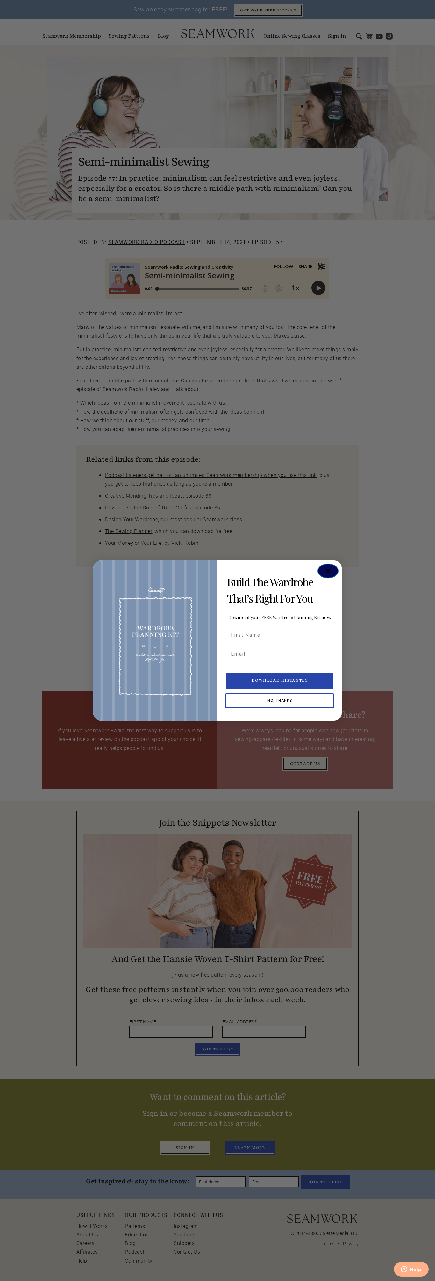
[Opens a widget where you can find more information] (411, 1270)
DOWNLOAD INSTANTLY (280, 680)
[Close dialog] (328, 571)
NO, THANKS (279, 700)
